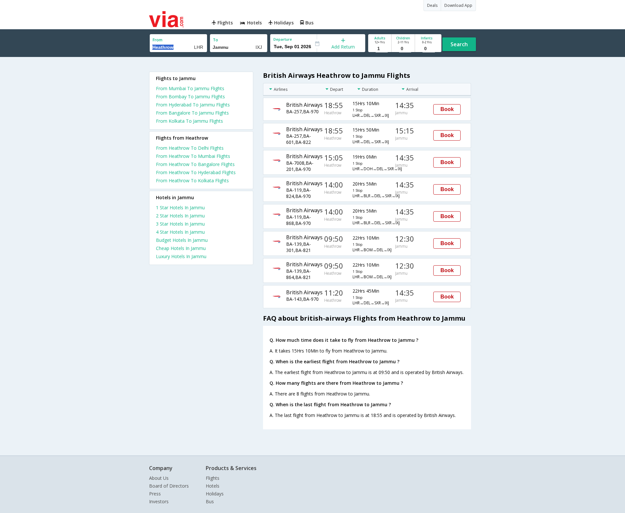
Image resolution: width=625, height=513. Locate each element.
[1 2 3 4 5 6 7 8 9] (379, 48)
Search (459, 44)
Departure (282, 39)
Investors (159, 501)
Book (447, 109)
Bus (210, 501)
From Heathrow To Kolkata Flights (192, 180)
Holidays (215, 494)
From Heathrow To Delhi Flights (190, 148)
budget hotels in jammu (182, 240)
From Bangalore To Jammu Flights (192, 113)
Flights (212, 478)
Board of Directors (169, 486)
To (215, 40)
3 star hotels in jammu (180, 224)
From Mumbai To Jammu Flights (190, 88)
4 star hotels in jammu (180, 232)
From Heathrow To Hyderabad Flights (196, 172)
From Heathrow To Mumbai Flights (193, 156)
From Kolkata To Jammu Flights (189, 121)
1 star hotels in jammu (180, 207)
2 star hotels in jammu (180, 216)
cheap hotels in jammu (181, 248)
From (157, 40)
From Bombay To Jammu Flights (190, 96)
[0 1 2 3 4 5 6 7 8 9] (403, 48)
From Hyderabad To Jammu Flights (193, 105)
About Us (159, 478)
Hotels (212, 486)
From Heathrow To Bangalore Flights (195, 164)
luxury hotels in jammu (181, 256)
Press (155, 494)
